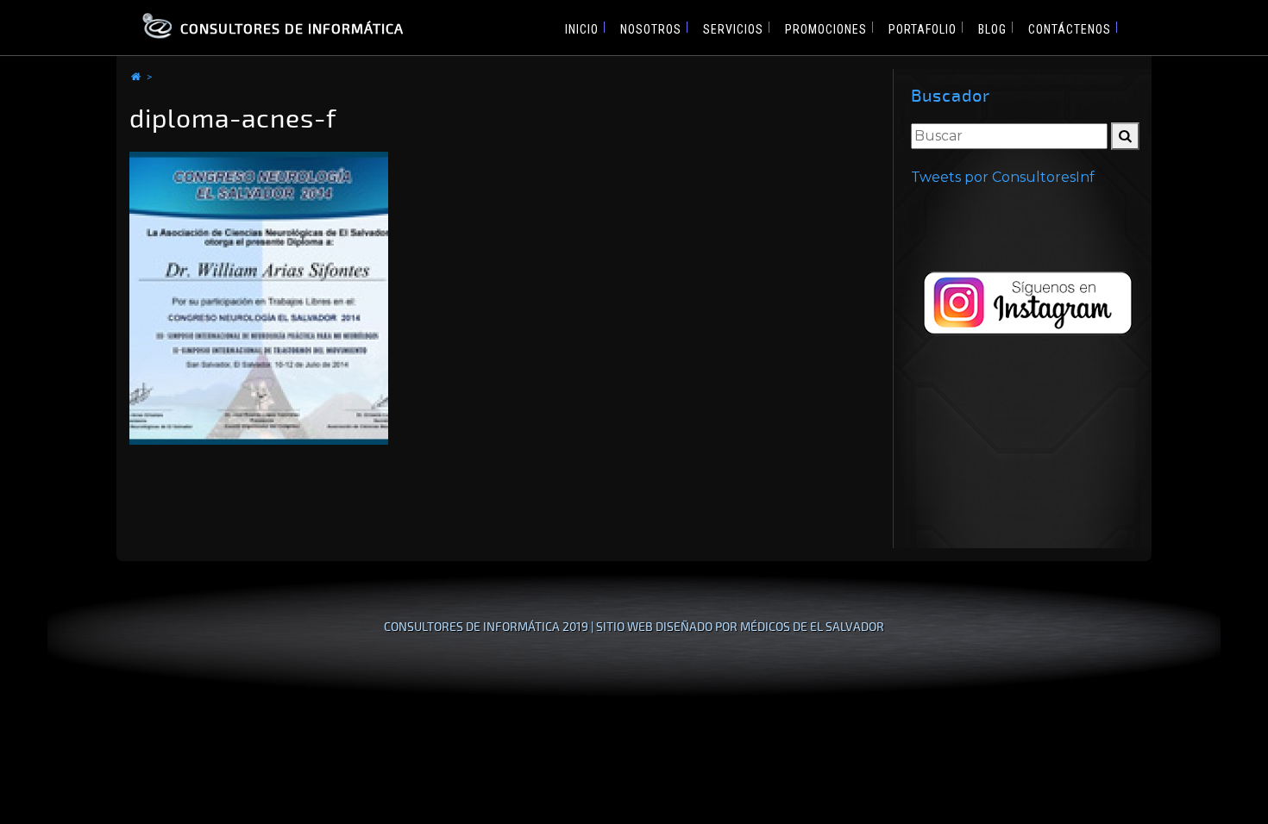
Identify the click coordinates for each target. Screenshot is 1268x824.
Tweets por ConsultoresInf (1003, 177)
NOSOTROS (650, 29)
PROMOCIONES (826, 29)
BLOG (992, 29)
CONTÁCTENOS (1069, 29)
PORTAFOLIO (922, 29)
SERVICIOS (733, 29)
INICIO (582, 29)
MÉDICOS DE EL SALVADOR (812, 626)
